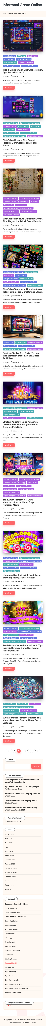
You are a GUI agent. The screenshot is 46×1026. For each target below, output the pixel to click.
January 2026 (10, 864)
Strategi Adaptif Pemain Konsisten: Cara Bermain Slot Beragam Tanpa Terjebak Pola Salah (20, 424)
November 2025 (11, 872)
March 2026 (9, 856)
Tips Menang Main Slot (11, 66)
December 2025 (11, 868)
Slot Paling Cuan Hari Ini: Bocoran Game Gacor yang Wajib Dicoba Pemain (22, 781)
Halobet (8, 1006)
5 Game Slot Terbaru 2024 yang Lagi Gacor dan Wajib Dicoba (23, 795)
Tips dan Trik (10, 976)
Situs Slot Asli (32, 56)
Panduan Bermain (11, 929)
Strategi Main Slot (14, 13)
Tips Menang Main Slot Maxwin (14, 136)
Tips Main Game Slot (26, 62)
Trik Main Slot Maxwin (29, 66)
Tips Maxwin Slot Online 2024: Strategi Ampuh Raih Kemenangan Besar (22, 788)
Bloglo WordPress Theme (26, 1022)
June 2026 (9, 843)
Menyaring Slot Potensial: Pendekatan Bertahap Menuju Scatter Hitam (22, 576)
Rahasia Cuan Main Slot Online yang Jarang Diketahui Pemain (21, 802)
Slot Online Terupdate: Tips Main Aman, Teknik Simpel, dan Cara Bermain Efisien (23, 290)
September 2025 (11, 881)
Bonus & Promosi (11, 908)
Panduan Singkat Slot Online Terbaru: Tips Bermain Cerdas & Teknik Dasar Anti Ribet (21, 356)
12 (36, 751)
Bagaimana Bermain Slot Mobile (16, 904)
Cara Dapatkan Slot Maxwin (29, 123)
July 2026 (8, 839)
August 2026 (10, 834)
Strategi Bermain (11, 959)
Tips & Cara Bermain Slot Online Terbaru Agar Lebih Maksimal (23, 71)
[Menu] (5, 10)
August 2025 (10, 885)
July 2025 (8, 889)
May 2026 (9, 847)
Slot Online (9, 955)
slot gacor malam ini (24, 59)
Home (4, 13)
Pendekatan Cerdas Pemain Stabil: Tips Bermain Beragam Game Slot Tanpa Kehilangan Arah (23, 648)
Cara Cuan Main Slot (11, 123)
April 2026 (9, 851)
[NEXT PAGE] (41, 751)
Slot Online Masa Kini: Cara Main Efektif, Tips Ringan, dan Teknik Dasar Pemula (23, 220)
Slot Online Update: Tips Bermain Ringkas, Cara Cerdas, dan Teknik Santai (20, 143)
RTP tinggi (21, 56)
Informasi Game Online (22, 5)
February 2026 (10, 860)
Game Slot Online (10, 56)
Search (10, 760)
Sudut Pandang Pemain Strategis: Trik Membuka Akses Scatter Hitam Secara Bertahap (22, 720)
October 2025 (10, 877)
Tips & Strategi (10, 972)
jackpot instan (23, 126)
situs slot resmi (9, 59)
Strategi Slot (9, 967)
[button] (5, 751)
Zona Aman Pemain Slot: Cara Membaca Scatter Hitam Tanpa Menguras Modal (19, 502)
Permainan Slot (10, 934)
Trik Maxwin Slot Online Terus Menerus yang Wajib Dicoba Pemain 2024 (21, 809)
